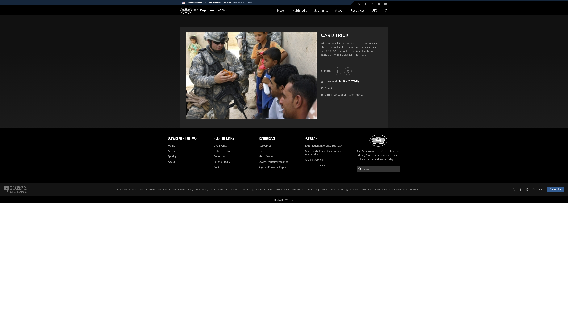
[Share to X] (348, 71)
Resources (358, 10)
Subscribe (555, 189)
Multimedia (299, 10)
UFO (375, 10)
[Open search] (386, 10)
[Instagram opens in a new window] (372, 4)
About (339, 10)
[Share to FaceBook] (337, 71)
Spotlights (321, 10)
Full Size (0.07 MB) (349, 81)
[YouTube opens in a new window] (385, 4)
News (281, 10)
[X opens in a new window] (358, 4)
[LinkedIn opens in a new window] (378, 4)
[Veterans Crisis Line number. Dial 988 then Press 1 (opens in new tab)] (15, 189)
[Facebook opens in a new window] (365, 4)
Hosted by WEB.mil (284, 199)
